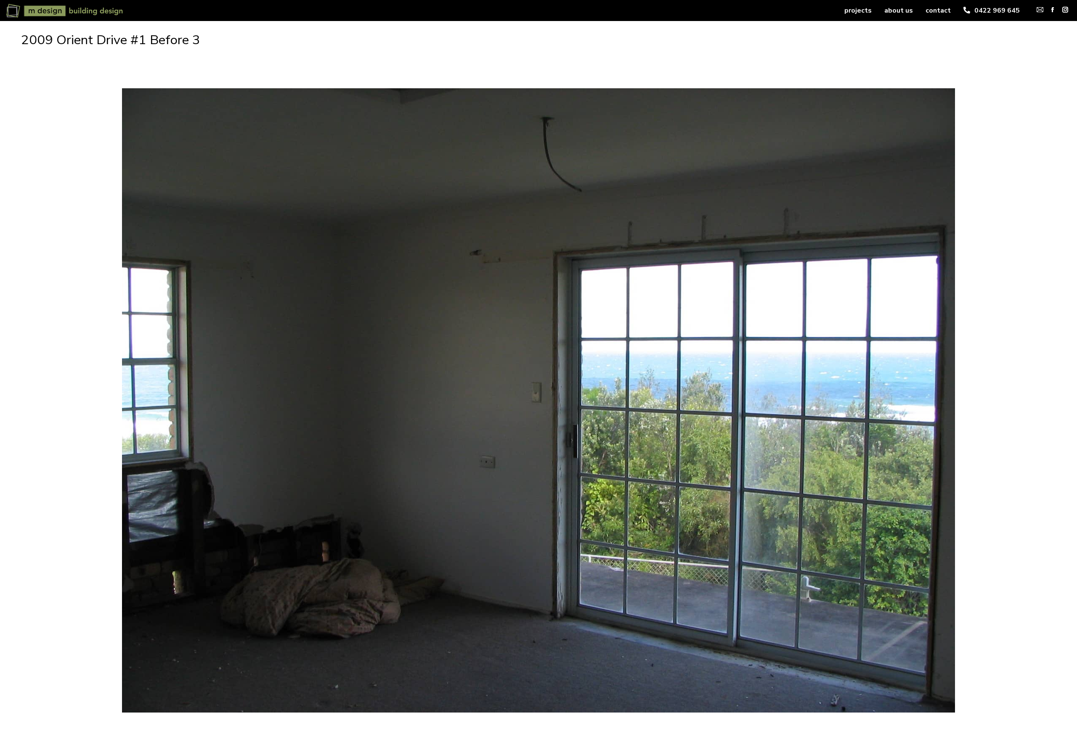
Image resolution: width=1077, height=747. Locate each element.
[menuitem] (858, 10)
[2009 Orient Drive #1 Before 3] (538, 400)
